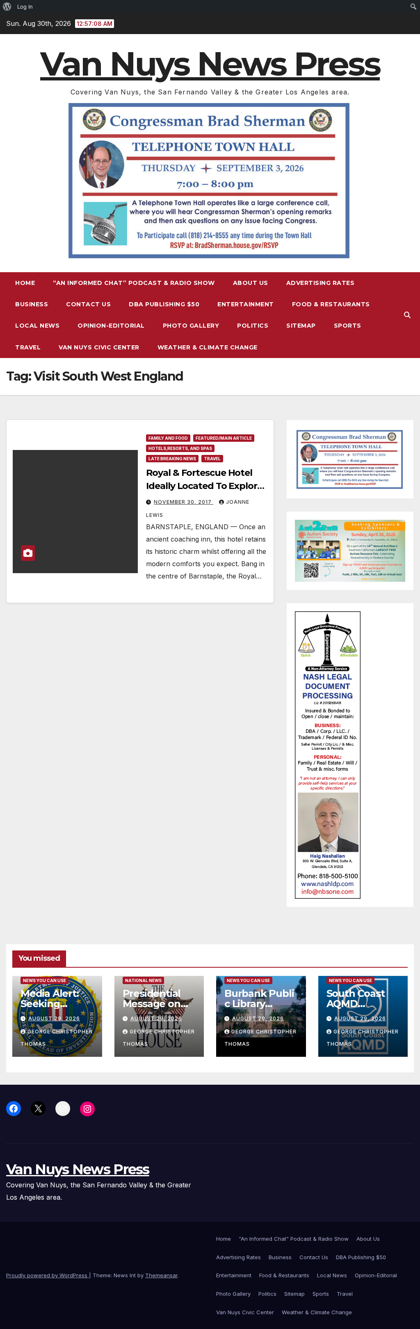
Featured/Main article (224, 438)
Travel (28, 347)
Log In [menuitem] (25, 6)
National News (143, 980)
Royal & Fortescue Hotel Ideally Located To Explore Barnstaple (204, 486)
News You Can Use (44, 980)
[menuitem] (7, 6)
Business (31, 304)
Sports (347, 325)
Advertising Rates (320, 283)
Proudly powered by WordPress (47, 1275)
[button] (407, 315)
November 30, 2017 (183, 502)
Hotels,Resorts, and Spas (180, 448)
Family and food (168, 438)
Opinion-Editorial (111, 325)
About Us (250, 283)
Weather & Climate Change (208, 347)
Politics (252, 325)
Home (25, 283)
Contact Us (88, 304)
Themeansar (161, 1275)
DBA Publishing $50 (164, 304)
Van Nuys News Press (210, 64)
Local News (37, 325)
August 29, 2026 (54, 1018)
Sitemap (301, 325)
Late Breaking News (172, 458)
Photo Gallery (191, 325)
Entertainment (245, 304)
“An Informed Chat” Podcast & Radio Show (134, 283)
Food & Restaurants (331, 304)
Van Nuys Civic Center (99, 347)
